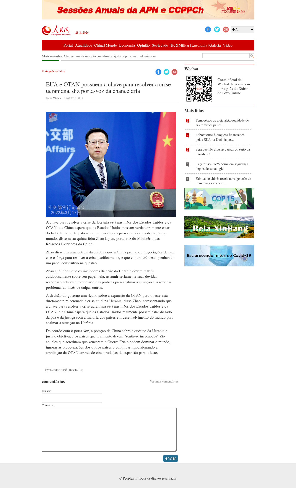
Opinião (143, 45)
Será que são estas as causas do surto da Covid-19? (223, 151)
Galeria (215, 45)
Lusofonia (199, 45)
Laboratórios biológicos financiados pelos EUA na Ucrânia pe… (220, 137)
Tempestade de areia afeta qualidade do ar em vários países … (222, 122)
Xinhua (57, 98)
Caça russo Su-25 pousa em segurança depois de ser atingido (222, 166)
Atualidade (83, 45)
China (99, 45)
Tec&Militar (179, 45)
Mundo (111, 45)
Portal (68, 45)
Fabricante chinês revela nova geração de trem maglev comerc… (223, 180)
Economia (127, 45)
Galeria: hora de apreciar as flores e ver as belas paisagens (103, 56)
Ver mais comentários (164, 381)
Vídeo (228, 45)
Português (48, 71)
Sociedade (160, 45)
